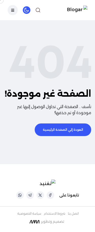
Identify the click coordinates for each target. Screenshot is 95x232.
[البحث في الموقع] (38, 10)
